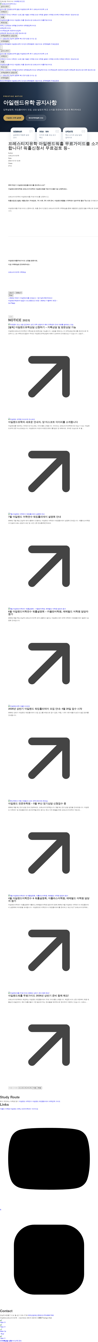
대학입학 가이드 (54, 1101)
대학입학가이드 (5, 28)
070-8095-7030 (49, 1315)
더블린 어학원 (30, 14)
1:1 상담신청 (4, 38)
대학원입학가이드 (30, 25)
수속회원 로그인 (19, 1)
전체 (10, 317)
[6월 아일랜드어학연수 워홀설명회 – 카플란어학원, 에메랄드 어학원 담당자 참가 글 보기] (37, 609)
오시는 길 (33, 38)
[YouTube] (49, 1207)
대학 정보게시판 (20, 33)
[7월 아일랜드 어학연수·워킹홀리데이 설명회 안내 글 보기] (26, 514)
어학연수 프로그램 (17, 14)
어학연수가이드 (5, 14)
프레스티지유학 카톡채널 (17, 272)
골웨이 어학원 (49, 14)
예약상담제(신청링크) (35, 1315)
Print (10, 295)
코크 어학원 (39, 14)
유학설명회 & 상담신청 (9, 36)
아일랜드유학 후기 (26, 9)
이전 (15, 1088)
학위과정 (4, 23)
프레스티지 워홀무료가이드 (42, 20)
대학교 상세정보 (5, 25)
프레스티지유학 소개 (40, 9)
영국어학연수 (26, 1109)
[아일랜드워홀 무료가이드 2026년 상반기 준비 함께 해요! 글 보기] (28, 993)
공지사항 (3, 9)
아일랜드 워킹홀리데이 (40, 1101)
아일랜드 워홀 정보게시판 (23, 20)
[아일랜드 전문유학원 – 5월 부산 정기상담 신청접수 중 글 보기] (28, 801)
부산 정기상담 (24, 38)
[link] (49, 370)
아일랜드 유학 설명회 (13, 118)
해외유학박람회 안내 (36, 118)
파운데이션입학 (15, 30)
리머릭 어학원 (59, 14)
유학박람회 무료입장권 (51, 44)
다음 (34, 1088)
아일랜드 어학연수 (25, 1101)
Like (11, 293)
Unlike (18, 293)
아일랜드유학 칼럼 (13, 9)
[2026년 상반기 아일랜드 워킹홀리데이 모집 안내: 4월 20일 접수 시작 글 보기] (19, 706)
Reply (13, 303)
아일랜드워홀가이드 (7, 20)
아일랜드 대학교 (16, 1109)
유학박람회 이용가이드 (34, 44)
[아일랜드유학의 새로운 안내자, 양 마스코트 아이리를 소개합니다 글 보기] (21, 419)
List (9, 303)
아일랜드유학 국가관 (18, 44)
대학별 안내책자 (17, 25)
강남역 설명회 (14, 38)
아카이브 (35, 1109)
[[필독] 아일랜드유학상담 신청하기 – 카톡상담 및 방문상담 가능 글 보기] (40, 324)
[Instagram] (49, 1308)
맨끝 (39, 1088)
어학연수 (4, 12)
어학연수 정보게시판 (71, 14)
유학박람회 (5, 41)
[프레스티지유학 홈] (8, 4)
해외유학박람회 (5, 44)
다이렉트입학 (4, 30)
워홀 (2, 17)
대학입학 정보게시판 (7, 33)
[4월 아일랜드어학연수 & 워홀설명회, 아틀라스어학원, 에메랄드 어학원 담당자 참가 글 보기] (38, 895)
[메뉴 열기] (1, 47)
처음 (10, 1088)
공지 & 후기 (5, 6)
